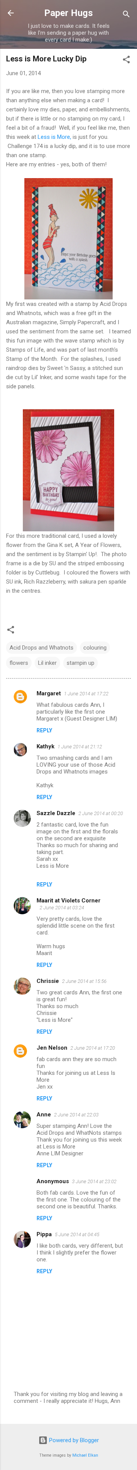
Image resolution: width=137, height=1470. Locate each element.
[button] (126, 61)
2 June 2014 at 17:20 (92, 1048)
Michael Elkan (85, 1455)
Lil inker (47, 662)
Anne (44, 1114)
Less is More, (54, 136)
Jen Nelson (52, 1047)
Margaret (49, 693)
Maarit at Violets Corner (68, 900)
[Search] (126, 15)
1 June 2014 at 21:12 (79, 746)
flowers (19, 662)
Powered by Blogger (73, 1440)
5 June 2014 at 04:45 (77, 1234)
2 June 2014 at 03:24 (62, 907)
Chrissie (48, 981)
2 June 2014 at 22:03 (76, 1115)
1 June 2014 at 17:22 (86, 693)
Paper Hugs (68, 13)
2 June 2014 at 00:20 (100, 813)
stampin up (80, 662)
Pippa (44, 1234)
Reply (44, 730)
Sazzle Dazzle (56, 813)
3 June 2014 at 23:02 (94, 1181)
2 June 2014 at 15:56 (84, 981)
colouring (95, 647)
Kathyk (45, 746)
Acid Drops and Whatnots (41, 647)
